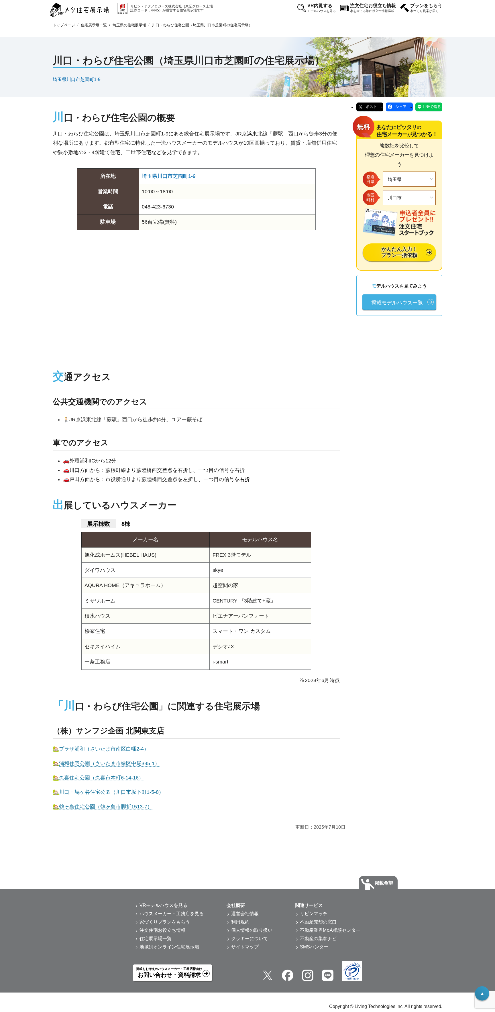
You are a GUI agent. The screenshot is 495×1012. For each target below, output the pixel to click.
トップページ (64, 25)
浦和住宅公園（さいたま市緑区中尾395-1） (109, 763)
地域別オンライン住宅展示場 (169, 946)
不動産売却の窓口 (318, 922)
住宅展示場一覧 (94, 25)
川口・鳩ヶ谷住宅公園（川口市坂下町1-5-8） (111, 792)
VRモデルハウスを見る (163, 905)
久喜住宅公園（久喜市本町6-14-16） (101, 778)
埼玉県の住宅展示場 (129, 25)
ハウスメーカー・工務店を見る (172, 913)
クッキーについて (249, 938)
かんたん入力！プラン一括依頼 (399, 252)
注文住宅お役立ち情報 (373, 8)
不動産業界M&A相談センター (330, 930)
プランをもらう (426, 8)
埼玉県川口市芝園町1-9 (77, 79)
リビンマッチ (313, 913)
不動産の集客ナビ (318, 938)
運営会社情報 (245, 913)
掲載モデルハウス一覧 (397, 303)
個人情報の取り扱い (251, 930)
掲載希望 (384, 883)
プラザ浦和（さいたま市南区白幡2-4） (104, 749)
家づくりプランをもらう (165, 922)
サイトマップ (245, 946)
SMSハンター (314, 946)
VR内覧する (321, 8)
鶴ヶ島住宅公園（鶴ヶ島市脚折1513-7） (105, 807)
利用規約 (240, 922)
